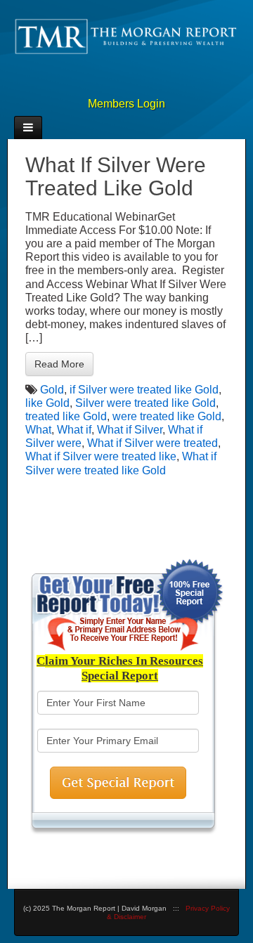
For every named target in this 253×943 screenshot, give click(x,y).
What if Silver (129, 430)
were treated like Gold (166, 416)
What (38, 430)
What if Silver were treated (152, 443)
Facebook (88, 85)
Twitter (134, 85)
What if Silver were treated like (100, 456)
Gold (52, 390)
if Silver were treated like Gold (144, 390)
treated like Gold (66, 416)
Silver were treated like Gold (145, 403)
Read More (59, 364)
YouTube (158, 85)
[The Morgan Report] (126, 35)
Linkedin (111, 85)
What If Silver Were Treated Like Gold (115, 176)
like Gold (47, 403)
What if (74, 430)
